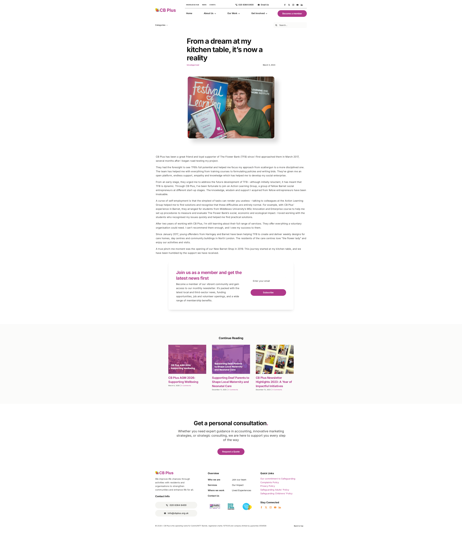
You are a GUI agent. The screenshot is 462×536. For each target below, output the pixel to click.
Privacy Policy (267, 486)
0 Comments (186, 385)
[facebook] (285, 5)
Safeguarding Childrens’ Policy (276, 493)
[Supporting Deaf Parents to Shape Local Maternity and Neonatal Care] (231, 359)
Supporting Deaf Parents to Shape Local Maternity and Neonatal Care (230, 382)
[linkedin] (302, 5)
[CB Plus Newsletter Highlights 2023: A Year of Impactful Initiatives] (275, 359)
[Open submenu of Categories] (166, 25)
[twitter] (289, 5)
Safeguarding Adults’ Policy (274, 489)
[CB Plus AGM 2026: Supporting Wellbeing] (187, 359)
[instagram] (293, 5)
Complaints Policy (269, 482)
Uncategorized (193, 65)
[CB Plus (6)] (165, 9)
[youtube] (297, 5)
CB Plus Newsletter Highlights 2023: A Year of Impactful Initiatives (274, 382)
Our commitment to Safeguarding (277, 478)
